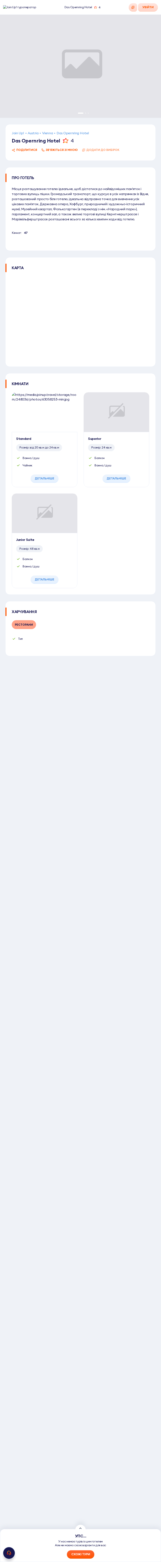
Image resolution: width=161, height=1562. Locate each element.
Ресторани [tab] (24, 625)
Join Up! (18, 133)
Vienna (47, 133)
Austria (33, 133)
